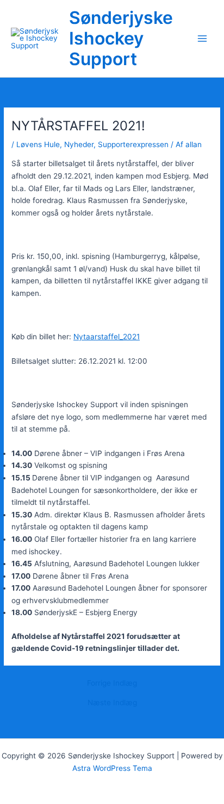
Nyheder (79, 144)
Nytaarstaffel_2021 (106, 336)
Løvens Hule (38, 144)
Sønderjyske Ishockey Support (121, 38)
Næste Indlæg (112, 703)
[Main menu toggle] (202, 38)
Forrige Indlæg (112, 683)
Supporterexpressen (133, 144)
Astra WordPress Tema (112, 768)
